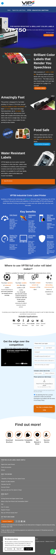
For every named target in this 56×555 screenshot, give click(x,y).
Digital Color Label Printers (8, 464)
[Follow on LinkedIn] (21, 521)
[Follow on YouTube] (24, 521)
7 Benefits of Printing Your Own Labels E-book (13, 478)
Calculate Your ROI (6, 484)
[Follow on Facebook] (16, 521)
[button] (2, 3)
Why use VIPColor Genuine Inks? (9, 512)
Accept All (28, 548)
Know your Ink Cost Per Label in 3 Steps (11, 490)
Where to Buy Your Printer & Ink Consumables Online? (14, 501)
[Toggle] (2, 181)
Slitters (3, 470)
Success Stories (5, 487)
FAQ (2, 504)
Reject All (19, 548)
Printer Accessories (6, 467)
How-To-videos (5, 507)
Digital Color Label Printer (19, 10)
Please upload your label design (42, 377)
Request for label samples (8, 481)
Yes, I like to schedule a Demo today (44, 409)
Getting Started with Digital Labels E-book (12, 498)
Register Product (5, 510)
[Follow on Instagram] (19, 521)
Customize (9, 548)
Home (8, 10)
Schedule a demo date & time (42, 370)
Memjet (28, 199)
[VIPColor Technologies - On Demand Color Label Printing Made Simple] (28, 3)
